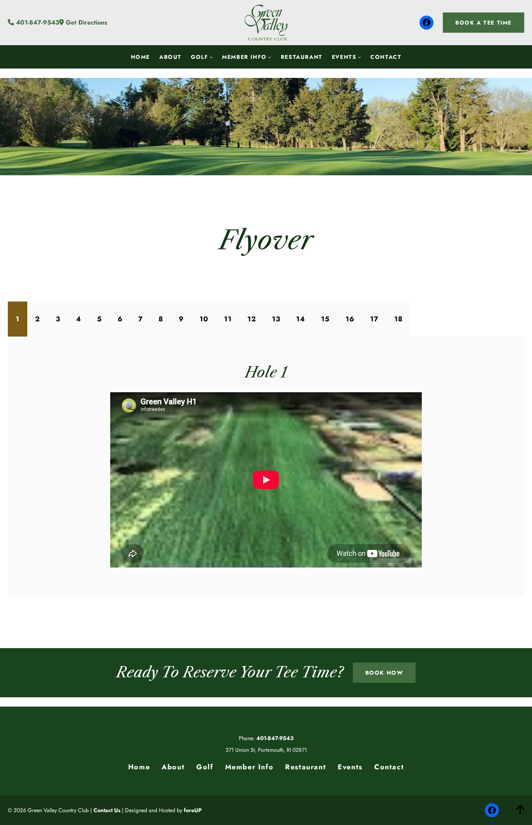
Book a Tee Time (483, 22)
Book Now (384, 673)
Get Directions (85, 22)
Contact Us (106, 810)
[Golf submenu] (211, 56)
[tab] (17, 319)
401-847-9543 (36, 22)
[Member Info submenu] (269, 56)
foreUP (193, 810)
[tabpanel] (266, 466)
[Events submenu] (359, 56)
